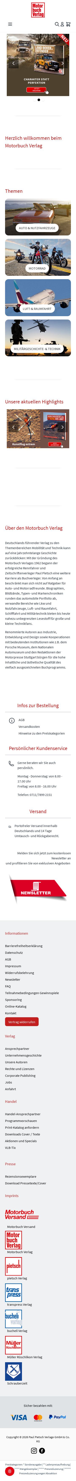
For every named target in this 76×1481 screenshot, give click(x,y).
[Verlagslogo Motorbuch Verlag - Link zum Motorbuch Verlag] (38, 1240)
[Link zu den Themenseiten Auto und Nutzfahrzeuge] (38, 217)
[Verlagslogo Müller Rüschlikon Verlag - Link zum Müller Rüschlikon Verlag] (38, 1345)
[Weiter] (62, 63)
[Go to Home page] (38, 10)
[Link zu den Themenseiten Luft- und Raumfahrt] (38, 297)
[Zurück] (13, 63)
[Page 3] (43, 100)
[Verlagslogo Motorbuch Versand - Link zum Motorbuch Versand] (38, 1215)
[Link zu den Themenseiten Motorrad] (38, 257)
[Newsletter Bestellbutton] (38, 888)
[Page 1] (34, 100)
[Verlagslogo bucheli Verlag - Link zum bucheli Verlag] (38, 1319)
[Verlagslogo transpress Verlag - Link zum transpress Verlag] (38, 1292)
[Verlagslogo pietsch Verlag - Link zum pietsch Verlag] (38, 1266)
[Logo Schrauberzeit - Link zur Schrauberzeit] (38, 1371)
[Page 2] (39, 100)
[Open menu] (10, 24)
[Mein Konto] (62, 24)
